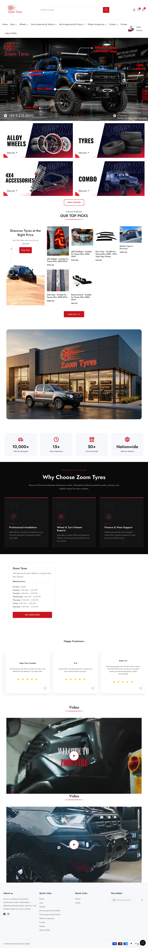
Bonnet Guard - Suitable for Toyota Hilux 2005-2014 (81, 297)
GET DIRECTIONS (32, 615)
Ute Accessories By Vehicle (42, 24)
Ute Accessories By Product (71, 24)
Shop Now (25, 250)
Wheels (22, 24)
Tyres (12, 24)
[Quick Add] (71, 396)
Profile (77, 903)
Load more (72, 314)
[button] (69, 116)
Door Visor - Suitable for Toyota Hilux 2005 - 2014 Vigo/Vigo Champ (106, 254)
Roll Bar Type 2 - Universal (127, 247)
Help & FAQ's (11, 33)
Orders (77, 899)
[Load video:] (74, 756)
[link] (137, 28)
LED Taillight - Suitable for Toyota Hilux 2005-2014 (57, 260)
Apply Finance (74, 202)
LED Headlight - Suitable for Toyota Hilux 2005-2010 (81, 254)
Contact (112, 24)
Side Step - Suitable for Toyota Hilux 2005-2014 (57, 296)
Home (5, 24)
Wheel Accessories (96, 24)
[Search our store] (106, 10)
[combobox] (74, 10)
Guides (124, 24)
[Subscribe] (142, 900)
